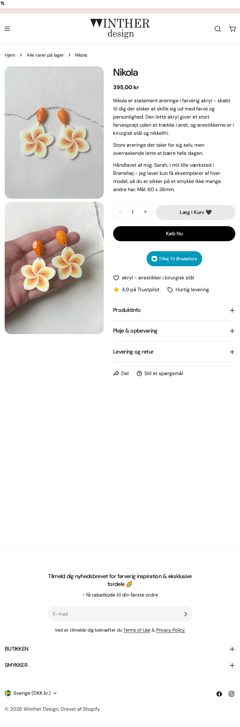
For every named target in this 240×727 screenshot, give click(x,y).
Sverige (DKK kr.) (32, 693)
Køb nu (174, 233)
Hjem (10, 55)
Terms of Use (136, 630)
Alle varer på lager (45, 55)
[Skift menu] (7, 29)
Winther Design (40, 709)
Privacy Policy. (170, 630)
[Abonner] (185, 614)
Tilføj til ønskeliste (178, 259)
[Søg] (218, 29)
